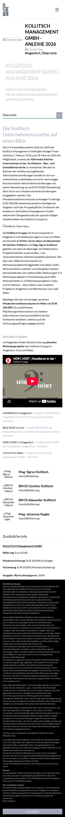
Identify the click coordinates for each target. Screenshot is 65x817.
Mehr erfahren (9, 801)
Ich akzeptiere (32, 811)
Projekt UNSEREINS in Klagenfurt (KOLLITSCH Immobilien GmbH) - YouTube (31, 416)
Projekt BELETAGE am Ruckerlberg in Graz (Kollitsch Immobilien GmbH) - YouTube (32, 431)
